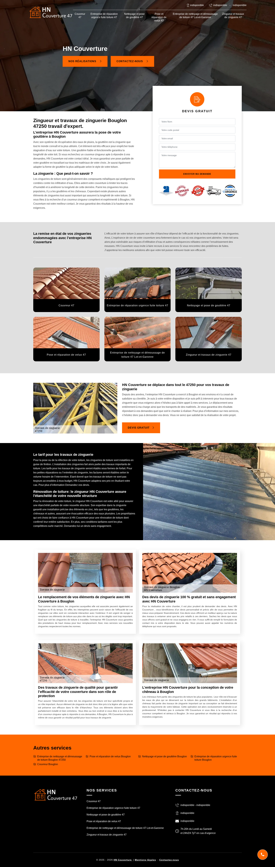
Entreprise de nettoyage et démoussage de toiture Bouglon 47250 (59, 758)
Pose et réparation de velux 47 (159, 17)
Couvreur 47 (80, 16)
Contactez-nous (130, 61)
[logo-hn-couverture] (55, 794)
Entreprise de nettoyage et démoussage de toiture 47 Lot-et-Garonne (195, 16)
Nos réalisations (82, 61)
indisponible (220, 5)
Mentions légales (145, 860)
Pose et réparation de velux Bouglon (110, 756)
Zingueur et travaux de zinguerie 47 (233, 16)
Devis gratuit (139, 427)
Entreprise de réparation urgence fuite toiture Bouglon (215, 758)
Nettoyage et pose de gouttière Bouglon (164, 756)
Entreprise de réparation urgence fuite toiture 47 (104, 16)
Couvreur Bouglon (47, 764)
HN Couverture (123, 860)
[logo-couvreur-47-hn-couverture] (50, 12)
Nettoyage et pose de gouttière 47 (134, 16)
